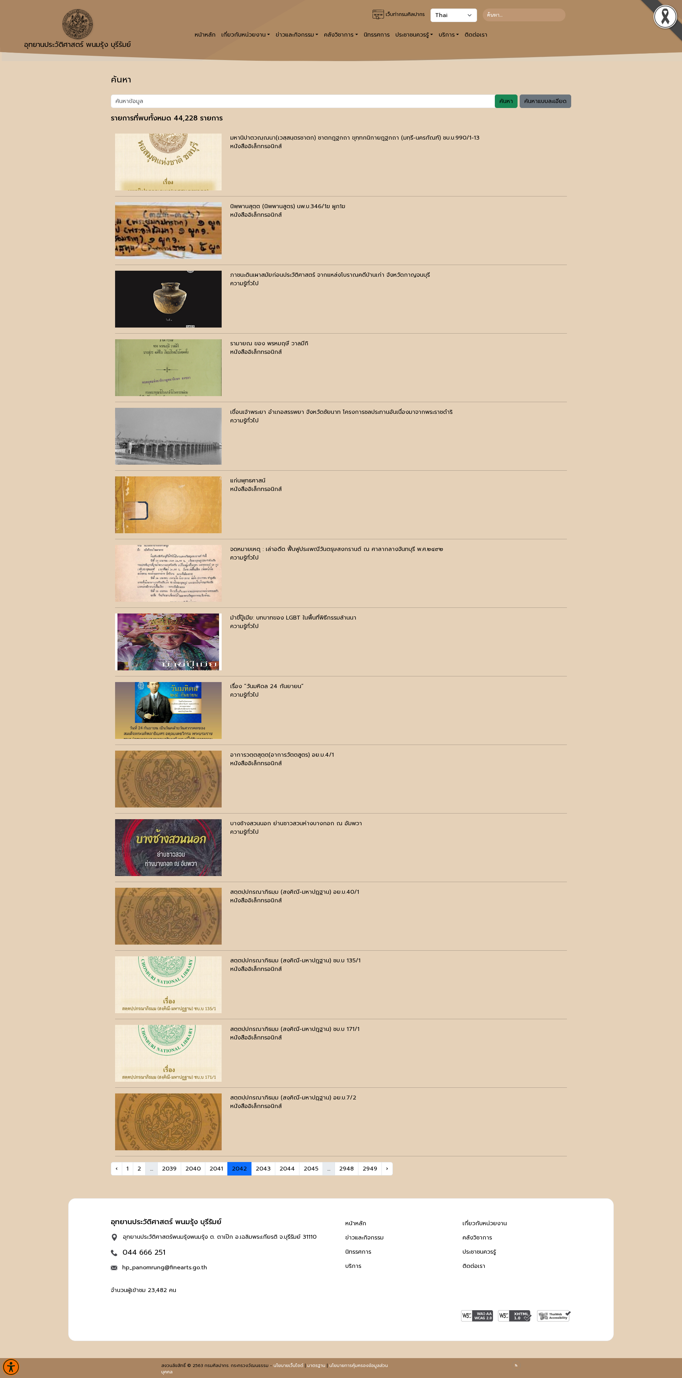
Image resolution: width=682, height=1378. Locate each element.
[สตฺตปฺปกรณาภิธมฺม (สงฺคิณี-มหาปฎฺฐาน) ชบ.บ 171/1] (168, 1053)
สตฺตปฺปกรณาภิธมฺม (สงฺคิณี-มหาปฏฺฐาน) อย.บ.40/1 (294, 892)
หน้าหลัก (205, 35)
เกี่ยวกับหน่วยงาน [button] (243, 35)
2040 (193, 1168)
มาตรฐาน (316, 1365)
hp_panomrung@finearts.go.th (164, 1267)
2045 (311, 1168)
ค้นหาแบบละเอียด (545, 101)
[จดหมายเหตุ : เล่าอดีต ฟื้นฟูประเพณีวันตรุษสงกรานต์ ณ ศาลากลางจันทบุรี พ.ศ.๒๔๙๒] (168, 573)
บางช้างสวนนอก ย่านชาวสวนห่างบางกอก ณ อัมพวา (296, 823)
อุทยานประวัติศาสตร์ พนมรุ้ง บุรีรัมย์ (77, 44)
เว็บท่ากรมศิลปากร (404, 14)
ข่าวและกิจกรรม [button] (295, 35)
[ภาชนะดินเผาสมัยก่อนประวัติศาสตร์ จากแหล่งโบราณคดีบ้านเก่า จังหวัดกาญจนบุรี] (168, 299)
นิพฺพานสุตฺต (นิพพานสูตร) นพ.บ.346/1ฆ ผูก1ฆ (287, 206)
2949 (370, 1168)
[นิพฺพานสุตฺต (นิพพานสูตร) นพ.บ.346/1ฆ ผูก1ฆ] (168, 230)
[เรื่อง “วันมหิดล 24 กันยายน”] (168, 710)
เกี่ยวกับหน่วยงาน (484, 1223)
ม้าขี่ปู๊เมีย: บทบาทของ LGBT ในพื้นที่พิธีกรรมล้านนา (293, 618)
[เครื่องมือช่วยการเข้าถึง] (11, 1367)
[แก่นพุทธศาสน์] (168, 504)
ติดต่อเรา (476, 35)
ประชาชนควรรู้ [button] (412, 35)
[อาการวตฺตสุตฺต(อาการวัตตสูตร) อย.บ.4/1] (168, 779)
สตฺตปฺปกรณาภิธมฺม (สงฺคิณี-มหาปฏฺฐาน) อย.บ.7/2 (293, 1097)
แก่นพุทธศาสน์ (247, 480)
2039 (169, 1168)
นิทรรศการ (377, 35)
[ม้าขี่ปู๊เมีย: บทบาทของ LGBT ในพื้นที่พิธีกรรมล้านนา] (168, 642)
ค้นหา (506, 101)
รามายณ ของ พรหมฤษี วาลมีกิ (269, 343)
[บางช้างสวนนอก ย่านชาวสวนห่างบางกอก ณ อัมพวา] (168, 847)
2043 (263, 1168)
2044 (287, 1168)
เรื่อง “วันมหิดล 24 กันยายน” (267, 686)
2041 (216, 1168)
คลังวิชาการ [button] (338, 35)
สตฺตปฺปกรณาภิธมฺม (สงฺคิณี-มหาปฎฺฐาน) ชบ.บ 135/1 (295, 960)
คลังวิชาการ (477, 1237)
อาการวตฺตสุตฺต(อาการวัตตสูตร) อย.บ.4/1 (282, 755)
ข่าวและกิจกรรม (364, 1237)
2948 (346, 1168)
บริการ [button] (447, 35)
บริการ (353, 1266)
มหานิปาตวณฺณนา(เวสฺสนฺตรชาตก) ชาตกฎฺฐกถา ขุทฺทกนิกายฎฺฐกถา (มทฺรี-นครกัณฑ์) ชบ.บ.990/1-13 (355, 138)
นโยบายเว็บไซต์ (288, 1365)
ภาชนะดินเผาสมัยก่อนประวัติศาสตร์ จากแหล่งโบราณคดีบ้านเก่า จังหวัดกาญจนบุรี (330, 275)
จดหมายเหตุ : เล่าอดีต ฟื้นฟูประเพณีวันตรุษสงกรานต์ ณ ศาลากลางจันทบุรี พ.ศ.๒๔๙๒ (336, 549)
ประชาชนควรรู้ (479, 1252)
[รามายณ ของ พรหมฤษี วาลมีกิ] (168, 367)
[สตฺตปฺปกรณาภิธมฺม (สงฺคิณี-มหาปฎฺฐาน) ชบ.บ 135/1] (168, 984)
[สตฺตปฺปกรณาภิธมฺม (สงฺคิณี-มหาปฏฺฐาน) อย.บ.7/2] (168, 1121)
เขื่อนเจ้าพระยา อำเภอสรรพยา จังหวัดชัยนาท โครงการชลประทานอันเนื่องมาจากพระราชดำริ (341, 412)
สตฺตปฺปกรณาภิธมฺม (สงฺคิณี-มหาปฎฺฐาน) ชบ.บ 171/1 (294, 1029)
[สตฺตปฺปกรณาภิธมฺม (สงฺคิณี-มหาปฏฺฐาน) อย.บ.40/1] (168, 916)
